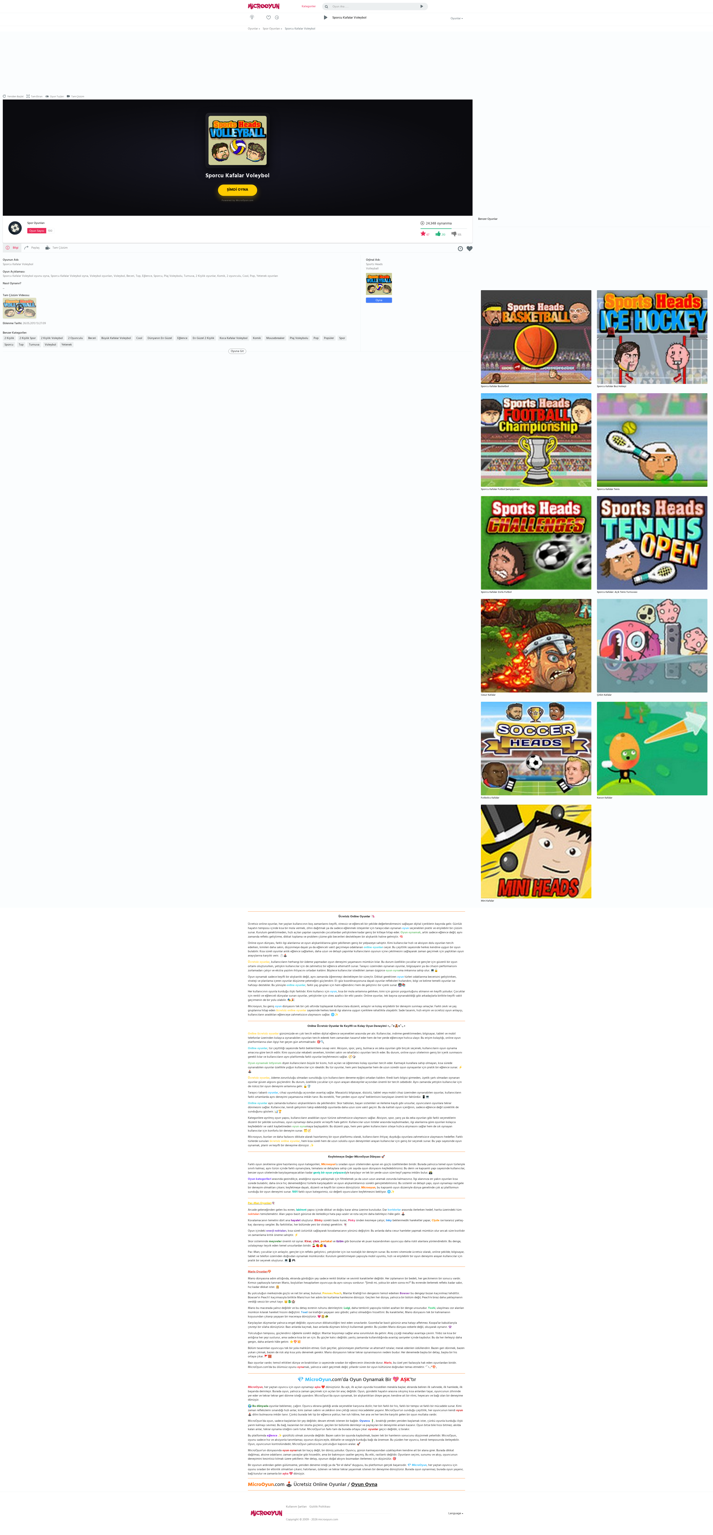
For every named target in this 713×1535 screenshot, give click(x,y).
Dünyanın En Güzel (160, 338)
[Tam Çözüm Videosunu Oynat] (20, 308)
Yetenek (66, 345)
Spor (342, 338)
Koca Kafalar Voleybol (234, 338)
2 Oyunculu (75, 338)
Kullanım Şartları (296, 1507)
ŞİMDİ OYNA (237, 190)
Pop (316, 338)
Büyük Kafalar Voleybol (116, 338)
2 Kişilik (9, 338)
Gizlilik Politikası (319, 1507)
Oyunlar (456, 19)
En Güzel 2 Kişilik (203, 338)
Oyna (379, 300)
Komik (257, 338)
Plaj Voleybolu (299, 338)
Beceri (92, 338)
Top (21, 345)
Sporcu (8, 345)
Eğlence (182, 338)
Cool (139, 338)
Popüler (329, 338)
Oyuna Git (237, 351)
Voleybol (50, 345)
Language (455, 1513)
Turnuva (34, 345)
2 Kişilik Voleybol (52, 338)
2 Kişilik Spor (27, 338)
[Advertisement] (237, 63)
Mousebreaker (275, 338)
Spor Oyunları (36, 223)
